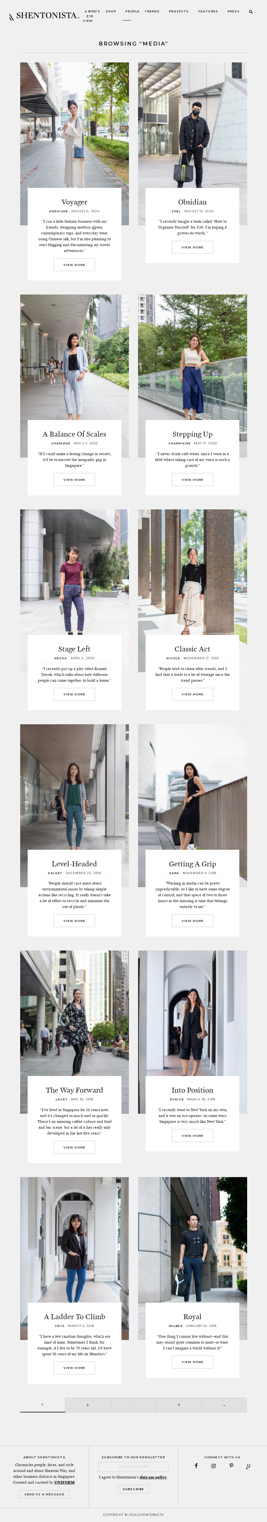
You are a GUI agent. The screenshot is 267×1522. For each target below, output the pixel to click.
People (132, 11)
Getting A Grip (192, 863)
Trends (152, 11)
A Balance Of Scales (74, 434)
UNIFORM (64, 1482)
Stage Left (74, 648)
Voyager (74, 201)
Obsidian (192, 201)
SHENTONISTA (44, 16)
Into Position (192, 1090)
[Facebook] (196, 1466)
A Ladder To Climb (74, 1316)
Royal (192, 1316)
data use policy (153, 1477)
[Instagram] (214, 1466)
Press (234, 11)
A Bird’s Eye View (91, 16)
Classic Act (192, 648)
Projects (179, 11)
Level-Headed (74, 863)
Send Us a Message (44, 1494)
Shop (110, 11)
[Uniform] (249, 1466)
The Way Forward (74, 1090)
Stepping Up (193, 434)
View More (74, 265)
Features (208, 11)
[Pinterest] (231, 1466)
